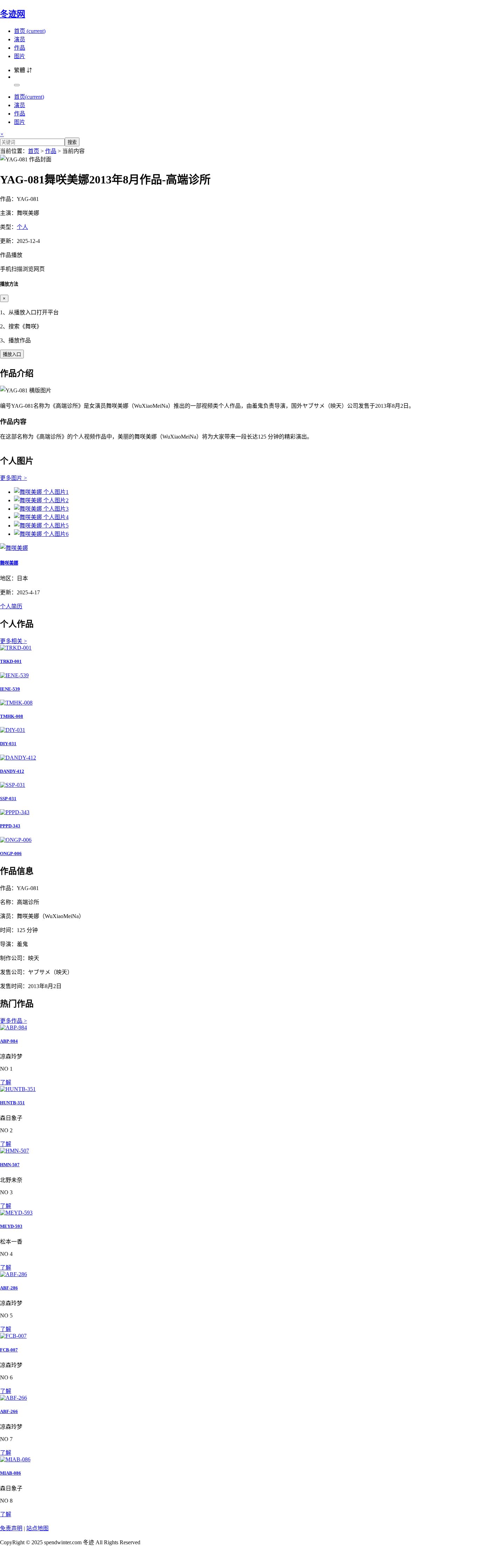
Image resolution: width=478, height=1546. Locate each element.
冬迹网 (12, 14)
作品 (19, 48)
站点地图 (37, 1528)
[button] (239, 261)
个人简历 (11, 606)
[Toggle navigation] (17, 85)
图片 (19, 56)
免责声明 (11, 1528)
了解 (5, 1082)
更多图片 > (13, 478)
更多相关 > (13, 641)
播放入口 (12, 354)
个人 (22, 227)
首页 (29, 31)
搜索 (72, 142)
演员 (19, 39)
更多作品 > (13, 1021)
